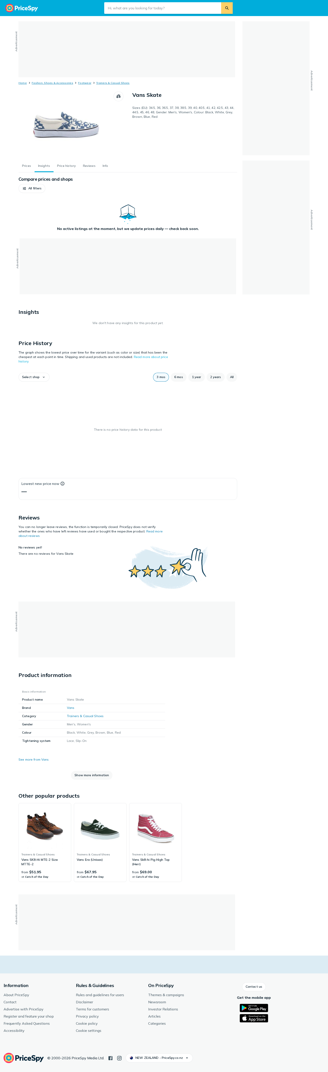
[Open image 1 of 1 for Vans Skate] (66, 124)
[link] (45, 842)
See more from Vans (34, 759)
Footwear (84, 83)
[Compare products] (118, 96)
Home (23, 83)
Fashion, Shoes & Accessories (52, 83)
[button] (32, 188)
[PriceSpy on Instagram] (119, 1057)
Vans (71, 708)
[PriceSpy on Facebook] (110, 1057)
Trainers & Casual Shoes (113, 83)
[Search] (227, 8)
